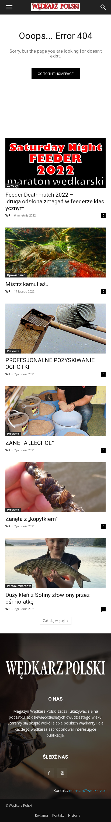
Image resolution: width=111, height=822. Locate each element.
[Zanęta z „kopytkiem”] (55, 487)
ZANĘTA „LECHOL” (29, 443)
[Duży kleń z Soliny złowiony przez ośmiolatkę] (55, 563)
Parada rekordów (19, 586)
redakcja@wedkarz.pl (87, 790)
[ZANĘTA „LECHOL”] (55, 411)
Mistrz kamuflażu (26, 284)
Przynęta (13, 351)
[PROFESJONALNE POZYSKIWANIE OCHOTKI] (55, 329)
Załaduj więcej (54, 620)
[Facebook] (49, 773)
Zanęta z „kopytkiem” (31, 519)
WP (7, 215)
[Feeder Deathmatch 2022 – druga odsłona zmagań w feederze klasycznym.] (55, 163)
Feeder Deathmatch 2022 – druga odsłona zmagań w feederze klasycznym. (54, 201)
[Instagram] (62, 773)
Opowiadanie (16, 275)
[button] (9, 7)
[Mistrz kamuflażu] (55, 252)
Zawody (12, 186)
